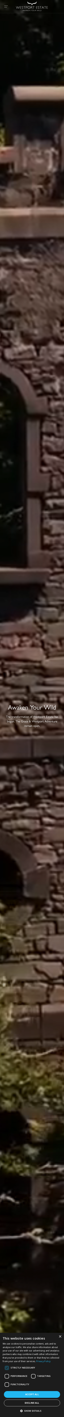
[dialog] (32, 1375)
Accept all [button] (32, 1394)
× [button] (60, 1336)
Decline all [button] (32, 1402)
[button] (32, 1411)
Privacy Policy (43, 1361)
